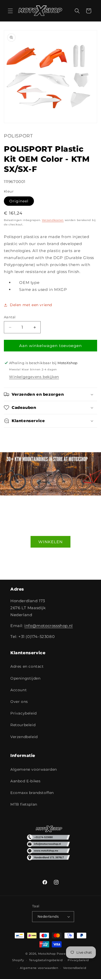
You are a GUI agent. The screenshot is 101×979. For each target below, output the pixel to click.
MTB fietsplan (23, 804)
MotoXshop (47, 953)
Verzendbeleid (24, 736)
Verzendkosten (53, 220)
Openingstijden (25, 678)
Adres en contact (27, 666)
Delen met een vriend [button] (31, 305)
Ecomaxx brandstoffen (32, 792)
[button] (10, 11)
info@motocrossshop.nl (48, 625)
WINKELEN (50, 541)
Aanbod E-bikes (25, 781)
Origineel (18, 201)
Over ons (19, 701)
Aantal (10, 317)
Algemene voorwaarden (33, 769)
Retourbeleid (22, 725)
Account (18, 690)
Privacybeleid (23, 713)
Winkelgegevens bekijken (34, 376)
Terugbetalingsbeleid (45, 960)
